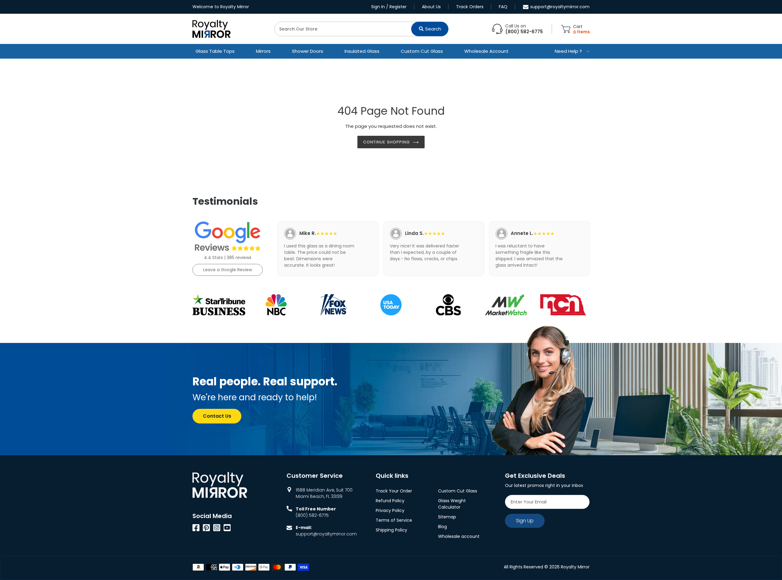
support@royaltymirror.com (560, 7)
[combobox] (361, 29)
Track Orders (470, 7)
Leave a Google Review (227, 270)
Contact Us (217, 416)
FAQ (503, 7)
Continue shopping (386, 142)
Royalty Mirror (575, 567)
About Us (431, 7)
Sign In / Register (389, 7)
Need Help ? (568, 51)
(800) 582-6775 (312, 515)
